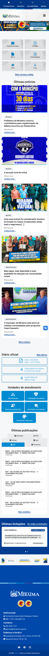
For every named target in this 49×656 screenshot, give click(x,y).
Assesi (16, 653)
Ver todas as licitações (37, 524)
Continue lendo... (10, 132)
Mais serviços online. (24, 74)
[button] (25, 551)
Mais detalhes (24, 512)
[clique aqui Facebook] (25, 647)
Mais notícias (24, 342)
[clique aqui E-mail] (19, 647)
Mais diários (42, 355)
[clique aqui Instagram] (30, 647)
